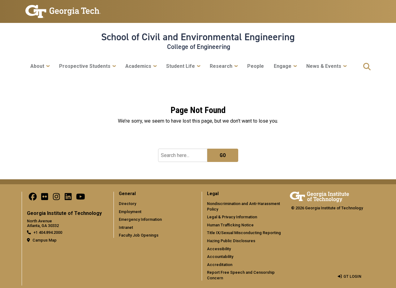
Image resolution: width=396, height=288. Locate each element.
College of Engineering (198, 46)
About (37, 66)
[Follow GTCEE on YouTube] (80, 198)
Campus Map (44, 240)
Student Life (180, 66)
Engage (282, 66)
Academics (138, 66)
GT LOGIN (352, 276)
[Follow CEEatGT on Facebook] (33, 198)
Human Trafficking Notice (230, 225)
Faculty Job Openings (138, 235)
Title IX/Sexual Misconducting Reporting (244, 232)
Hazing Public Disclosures (231, 240)
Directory (127, 203)
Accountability (220, 256)
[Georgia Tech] (319, 196)
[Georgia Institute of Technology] (63, 9)
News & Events (323, 66)
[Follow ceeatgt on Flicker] (44, 198)
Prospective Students (84, 66)
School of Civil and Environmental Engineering (198, 37)
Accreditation (219, 264)
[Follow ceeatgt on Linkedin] (68, 198)
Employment (130, 211)
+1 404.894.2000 (47, 232)
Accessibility (219, 249)
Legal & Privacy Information (232, 217)
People (255, 66)
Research (221, 66)
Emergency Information (140, 219)
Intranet (126, 227)
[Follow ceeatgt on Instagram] (56, 198)
